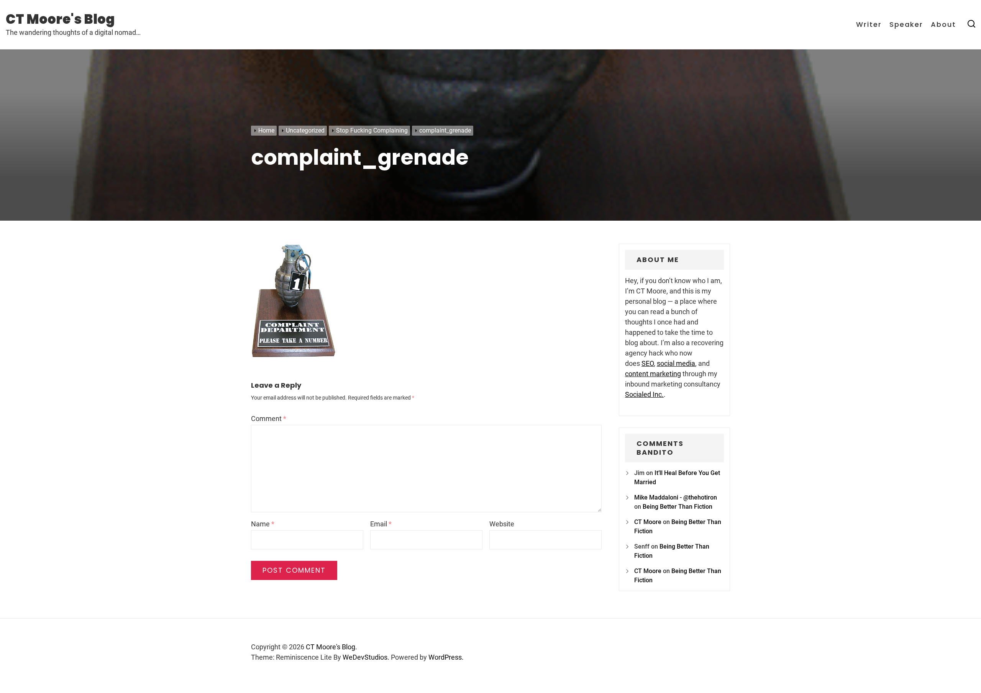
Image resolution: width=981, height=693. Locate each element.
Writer (869, 24)
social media (676, 363)
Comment (268, 418)
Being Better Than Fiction (677, 506)
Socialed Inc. (644, 394)
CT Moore (647, 522)
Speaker (906, 24)
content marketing (653, 374)
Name (262, 524)
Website (501, 524)
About (943, 24)
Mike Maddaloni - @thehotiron (675, 497)
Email (381, 524)
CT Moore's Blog (60, 19)
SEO (647, 363)
